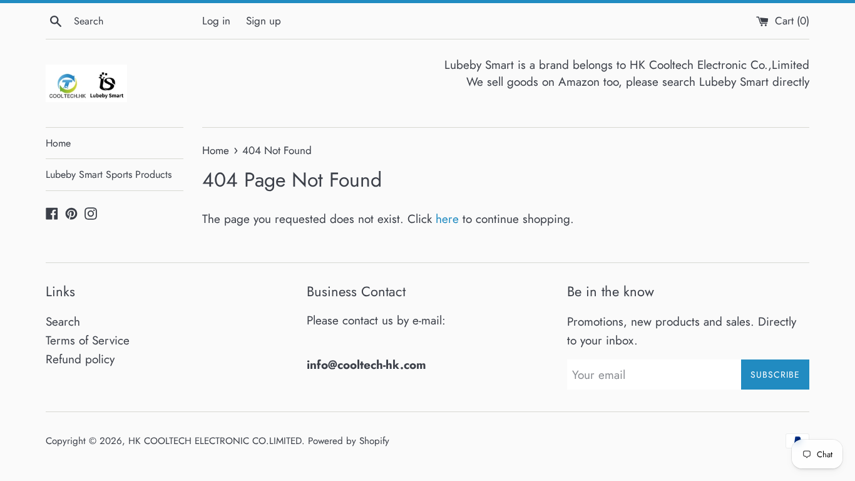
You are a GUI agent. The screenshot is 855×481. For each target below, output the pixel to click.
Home (58, 143)
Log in (216, 20)
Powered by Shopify (348, 441)
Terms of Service (88, 340)
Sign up (263, 20)
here (447, 218)
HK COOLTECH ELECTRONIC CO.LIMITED (215, 441)
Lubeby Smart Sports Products (109, 174)
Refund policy (80, 359)
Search (63, 321)
